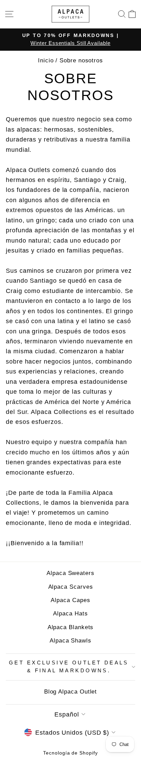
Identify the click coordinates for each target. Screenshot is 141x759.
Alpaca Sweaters (70, 573)
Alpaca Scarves (70, 587)
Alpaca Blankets (71, 627)
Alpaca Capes (70, 600)
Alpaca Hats (70, 613)
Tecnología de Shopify (70, 753)
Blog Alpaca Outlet (70, 691)
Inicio (46, 60)
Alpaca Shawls (70, 640)
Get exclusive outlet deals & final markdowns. (69, 667)
